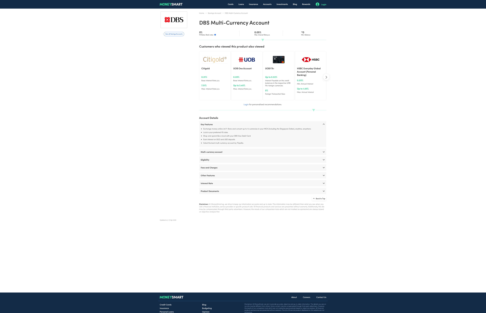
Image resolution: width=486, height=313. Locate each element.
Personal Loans (167, 311)
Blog (295, 4)
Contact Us (321, 297)
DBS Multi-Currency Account (236, 13)
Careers (306, 297)
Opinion (205, 311)
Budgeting (207, 308)
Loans (241, 4)
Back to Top (320, 198)
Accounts (267, 4)
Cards (230, 4)
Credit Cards (165, 304)
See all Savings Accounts (174, 34)
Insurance (253, 4)
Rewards (306, 4)
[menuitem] (230, 4)
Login (323, 4)
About (294, 297)
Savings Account (214, 13)
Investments (282, 4)
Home (201, 13)
